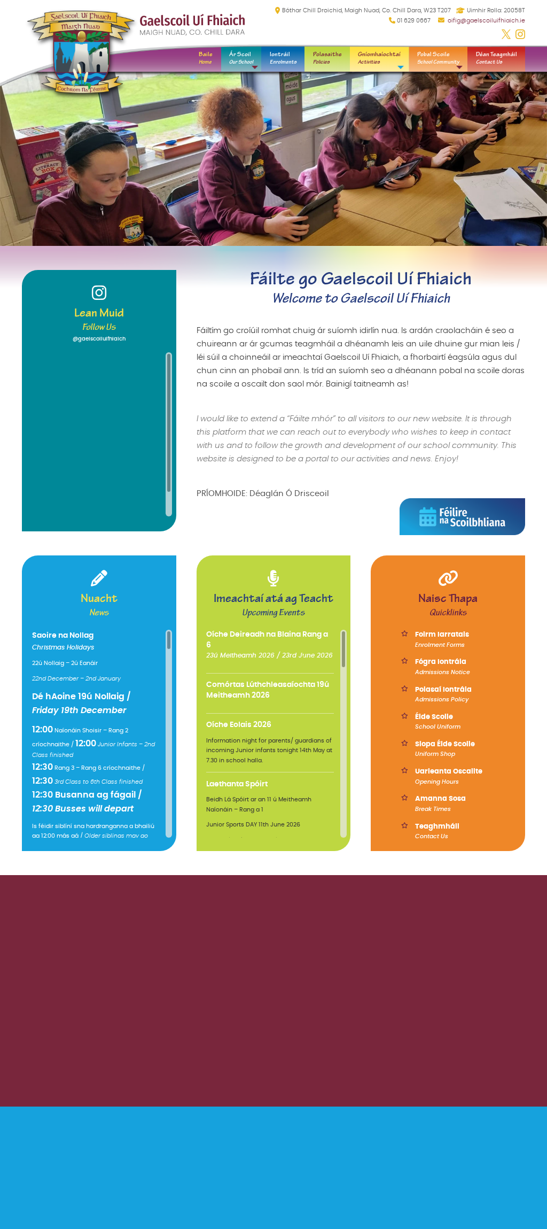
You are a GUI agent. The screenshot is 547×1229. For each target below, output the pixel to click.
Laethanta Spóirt (237, 784)
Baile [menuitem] (206, 57)
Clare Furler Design (496, 1127)
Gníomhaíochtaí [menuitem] (379, 57)
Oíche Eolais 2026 (238, 725)
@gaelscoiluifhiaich (99, 339)
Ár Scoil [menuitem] (241, 57)
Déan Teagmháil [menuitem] (496, 57)
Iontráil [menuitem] (283, 57)
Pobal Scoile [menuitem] (438, 57)
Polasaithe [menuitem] (327, 57)
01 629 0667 (414, 21)
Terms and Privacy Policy (425, 957)
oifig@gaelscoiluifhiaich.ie (486, 21)
